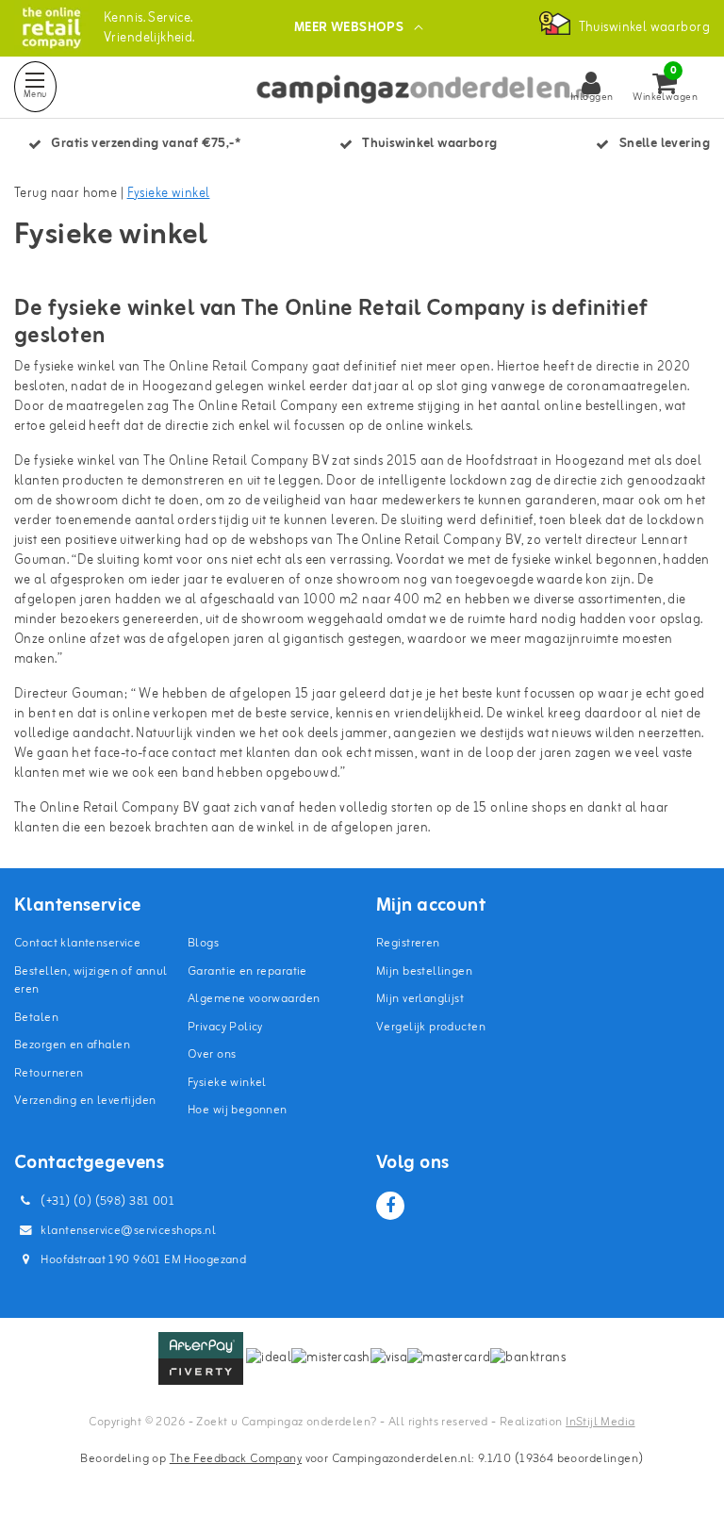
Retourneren (49, 1073)
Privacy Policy (225, 1027)
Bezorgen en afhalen (72, 1045)
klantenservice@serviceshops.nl (128, 1231)
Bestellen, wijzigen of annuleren (91, 981)
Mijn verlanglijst (420, 999)
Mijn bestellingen (424, 971)
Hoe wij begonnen (238, 1110)
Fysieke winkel (168, 194)
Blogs (203, 943)
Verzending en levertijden (85, 1100)
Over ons (212, 1054)
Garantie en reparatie (247, 971)
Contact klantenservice (77, 943)
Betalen (36, 1018)
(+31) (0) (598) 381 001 (106, 1201)
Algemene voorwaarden (254, 999)
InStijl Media (600, 1422)
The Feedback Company (236, 1459)
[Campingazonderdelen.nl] (51, 28)
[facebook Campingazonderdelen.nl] (390, 1206)
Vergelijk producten (430, 1027)
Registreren (408, 943)
